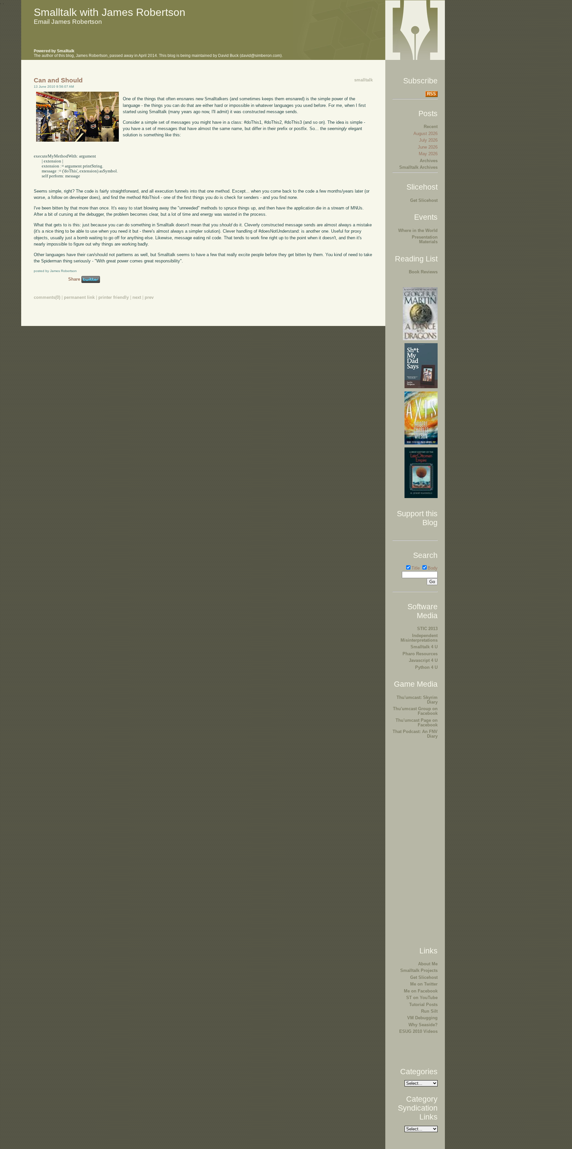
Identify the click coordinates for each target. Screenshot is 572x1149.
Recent (431, 126)
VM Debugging (422, 1017)
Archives (429, 160)
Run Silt (429, 1011)
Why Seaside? (423, 1024)
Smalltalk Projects (419, 970)
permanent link (79, 297)
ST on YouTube (422, 997)
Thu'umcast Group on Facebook (415, 711)
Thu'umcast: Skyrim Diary (417, 700)
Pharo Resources (420, 653)
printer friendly (113, 297)
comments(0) (47, 297)
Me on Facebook (421, 990)
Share (74, 279)
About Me (428, 963)
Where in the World (418, 230)
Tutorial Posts (423, 1004)
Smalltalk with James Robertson (109, 12)
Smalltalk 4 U (424, 646)
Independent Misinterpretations (419, 638)
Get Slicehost (424, 200)
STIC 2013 (427, 628)
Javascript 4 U (423, 660)
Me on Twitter (424, 984)
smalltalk (363, 79)
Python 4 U (426, 667)
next (136, 297)
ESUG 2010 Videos (418, 1031)
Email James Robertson (68, 21)
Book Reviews (423, 271)
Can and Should (58, 80)
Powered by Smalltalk (54, 51)
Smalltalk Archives (418, 167)
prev (149, 297)
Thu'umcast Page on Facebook (417, 722)
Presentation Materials (425, 239)
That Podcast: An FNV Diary (415, 734)
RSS (431, 93)
